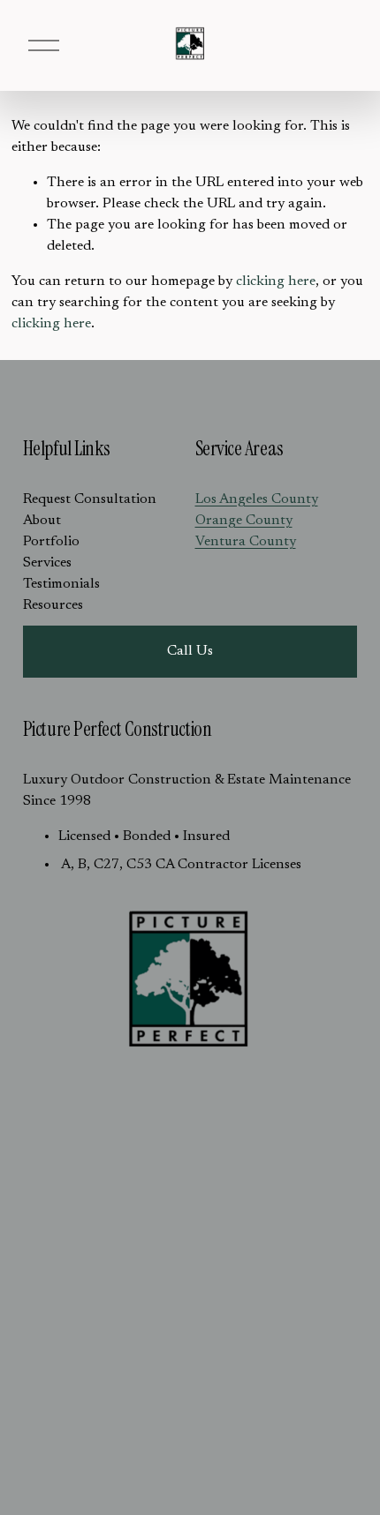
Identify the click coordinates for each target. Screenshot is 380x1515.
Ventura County (245, 542)
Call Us (190, 651)
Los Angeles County (256, 499)
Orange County (244, 521)
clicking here (275, 281)
